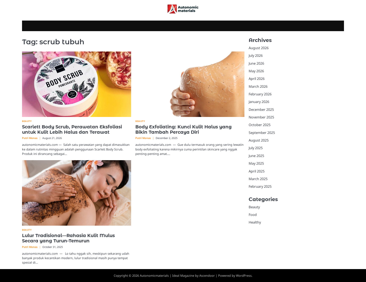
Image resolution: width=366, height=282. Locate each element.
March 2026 (258, 86)
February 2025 (260, 186)
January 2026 (259, 101)
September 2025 (262, 132)
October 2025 (259, 125)
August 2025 (259, 140)
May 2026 (256, 71)
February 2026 (260, 94)
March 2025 (258, 178)
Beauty (27, 121)
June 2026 (256, 63)
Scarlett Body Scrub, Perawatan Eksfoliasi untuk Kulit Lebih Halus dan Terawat (72, 129)
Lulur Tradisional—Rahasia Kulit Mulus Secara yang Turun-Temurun (68, 238)
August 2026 (259, 48)
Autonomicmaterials (154, 276)
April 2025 (257, 171)
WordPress (244, 276)
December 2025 (261, 109)
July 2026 (256, 55)
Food (253, 214)
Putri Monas (29, 138)
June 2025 (256, 155)
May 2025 (256, 163)
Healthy (255, 222)
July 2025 (256, 148)
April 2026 (257, 78)
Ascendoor (207, 276)
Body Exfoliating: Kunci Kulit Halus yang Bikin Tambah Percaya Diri (183, 129)
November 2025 (261, 117)
